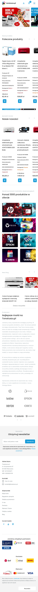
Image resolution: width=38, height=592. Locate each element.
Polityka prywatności (8, 499)
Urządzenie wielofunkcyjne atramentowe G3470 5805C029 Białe (8, 145)
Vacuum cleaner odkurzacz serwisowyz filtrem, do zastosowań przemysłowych (24, 145)
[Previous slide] (17, 28)
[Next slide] (21, 28)
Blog (3, 514)
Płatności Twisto (7, 508)
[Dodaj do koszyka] (4, 101)
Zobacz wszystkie (19, 306)
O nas (4, 502)
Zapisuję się (30, 441)
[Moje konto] (23, 3)
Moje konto (5, 493)
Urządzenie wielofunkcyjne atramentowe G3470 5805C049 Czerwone (23, 66)
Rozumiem (27, 588)
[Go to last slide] (29, 39)
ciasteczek (17, 578)
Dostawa (4, 505)
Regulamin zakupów (8, 496)
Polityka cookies (7, 511)
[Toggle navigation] (34, 3)
